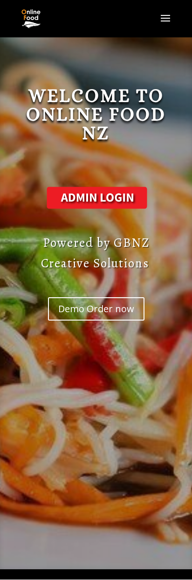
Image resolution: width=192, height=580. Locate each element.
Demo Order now (96, 308)
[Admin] (96, 210)
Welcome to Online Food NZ (96, 114)
